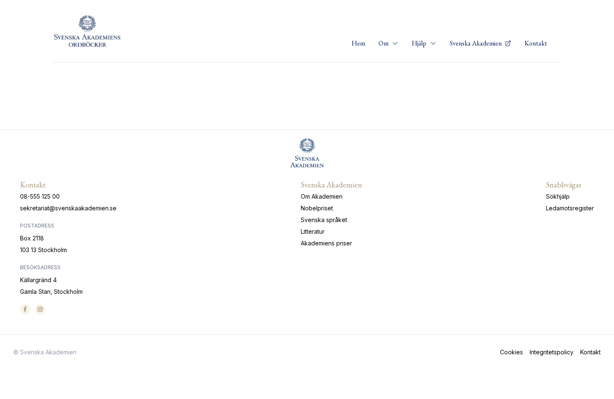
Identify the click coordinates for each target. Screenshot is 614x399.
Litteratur (313, 231)
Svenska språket (324, 219)
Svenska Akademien (476, 43)
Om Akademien (322, 196)
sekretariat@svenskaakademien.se (68, 208)
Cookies (511, 352)
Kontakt (536, 43)
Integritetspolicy (551, 352)
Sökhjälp (558, 196)
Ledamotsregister (570, 208)
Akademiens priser (326, 243)
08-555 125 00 (40, 196)
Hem (358, 43)
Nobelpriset (317, 208)
